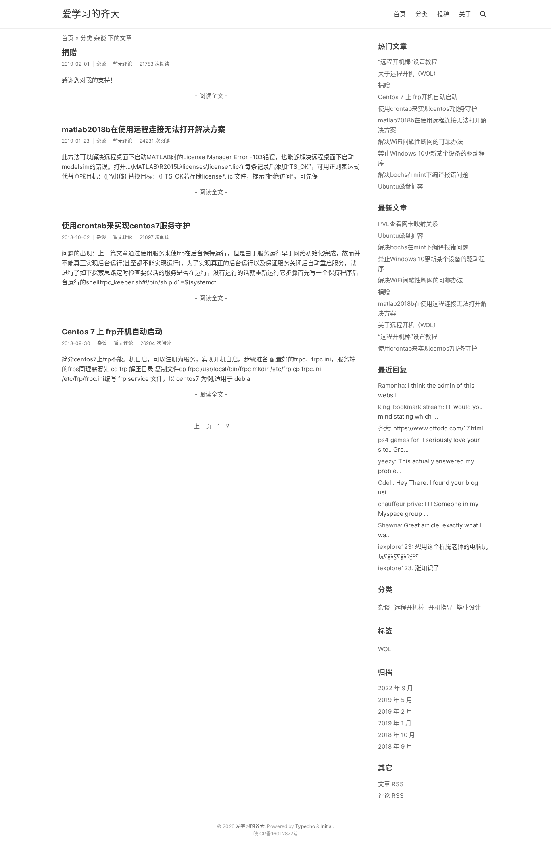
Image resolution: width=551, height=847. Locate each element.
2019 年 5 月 (395, 700)
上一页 (203, 426)
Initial (327, 826)
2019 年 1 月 (394, 723)
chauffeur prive (400, 504)
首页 (400, 14)
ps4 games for (398, 440)
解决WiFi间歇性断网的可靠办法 (420, 141)
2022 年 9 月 (395, 688)
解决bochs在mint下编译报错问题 (423, 175)
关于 (465, 14)
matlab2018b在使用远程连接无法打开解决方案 (143, 129)
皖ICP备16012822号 (275, 833)
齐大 (384, 428)
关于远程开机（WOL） (408, 73)
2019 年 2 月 (395, 711)
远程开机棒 (409, 607)
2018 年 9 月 (395, 746)
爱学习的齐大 (91, 14)
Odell (385, 482)
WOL (384, 649)
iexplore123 (395, 546)
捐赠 (69, 52)
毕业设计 (469, 607)
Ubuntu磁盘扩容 (400, 186)
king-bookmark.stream (410, 407)
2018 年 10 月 (396, 735)
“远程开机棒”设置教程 (407, 62)
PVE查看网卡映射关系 (408, 224)
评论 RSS (391, 795)
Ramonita (391, 385)
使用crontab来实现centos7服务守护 (126, 225)
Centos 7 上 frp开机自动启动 (112, 331)
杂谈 (384, 607)
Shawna (389, 525)
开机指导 (440, 607)
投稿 (443, 14)
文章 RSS (391, 784)
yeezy (386, 461)
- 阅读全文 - (211, 96)
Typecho (305, 826)
